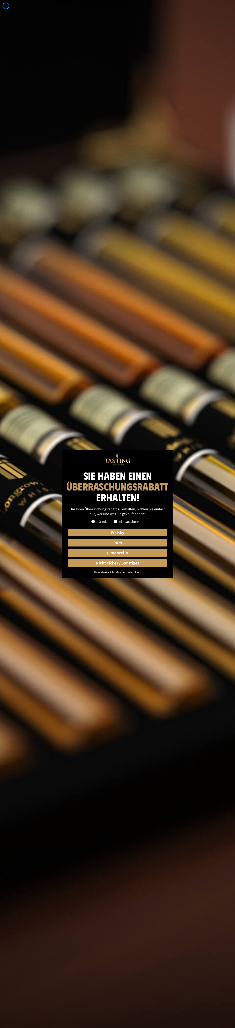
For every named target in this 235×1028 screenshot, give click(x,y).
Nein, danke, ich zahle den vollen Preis (117, 572)
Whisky (117, 532)
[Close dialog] (6, 6)
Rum (117, 542)
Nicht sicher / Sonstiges (117, 563)
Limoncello (117, 552)
